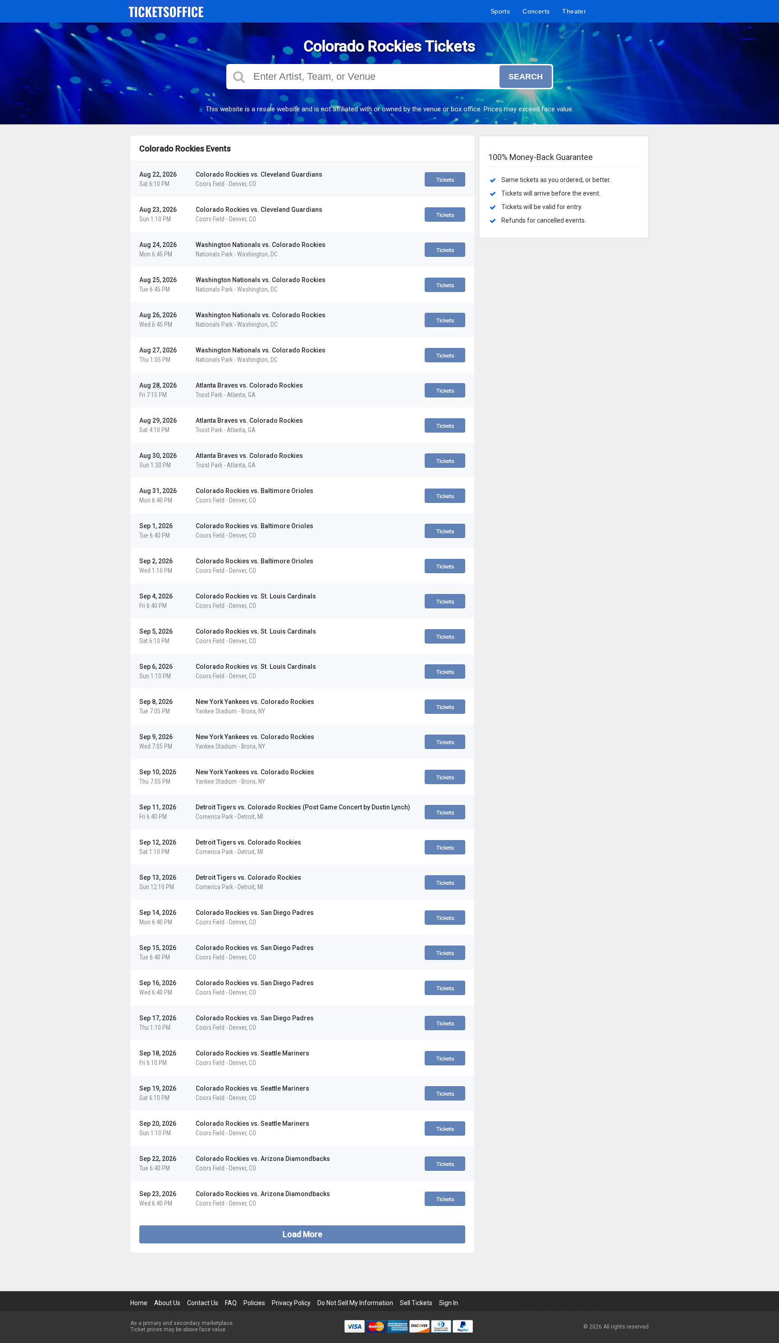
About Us (167, 1302)
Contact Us (202, 1302)
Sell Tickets (416, 1302)
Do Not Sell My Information (355, 1302)
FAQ (231, 1302)
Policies (254, 1302)
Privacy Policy (291, 1302)
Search (526, 76)
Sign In (448, 1302)
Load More (302, 1234)
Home (138, 1302)
